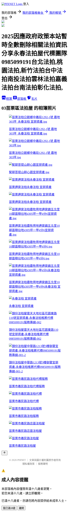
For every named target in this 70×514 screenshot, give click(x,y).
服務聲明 (43, 463)
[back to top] (4, 453)
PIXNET (21, 460)
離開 (21, 508)
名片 (34, 98)
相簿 (9, 98)
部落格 (22, 98)
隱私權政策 (28, 463)
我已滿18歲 (9, 508)
